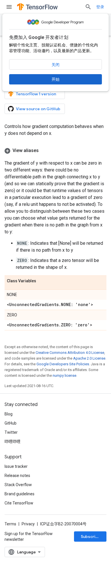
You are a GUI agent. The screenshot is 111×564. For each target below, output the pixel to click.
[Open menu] (9, 7)
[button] (55, 150)
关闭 (55, 64)
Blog (9, 414)
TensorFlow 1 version (36, 93)
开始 (55, 79)
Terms (10, 524)
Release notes (17, 475)
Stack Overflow (18, 484)
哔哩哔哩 (12, 441)
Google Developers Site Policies (62, 364)
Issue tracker (16, 466)
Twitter (11, 432)
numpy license (64, 375)
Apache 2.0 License (89, 358)
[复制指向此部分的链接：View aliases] (44, 150)
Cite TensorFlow (19, 503)
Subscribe (90, 536)
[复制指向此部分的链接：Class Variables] (42, 281)
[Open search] (88, 6)
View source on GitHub (38, 108)
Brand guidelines (19, 494)
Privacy (28, 524)
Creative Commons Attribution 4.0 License (70, 352)
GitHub (11, 423)
